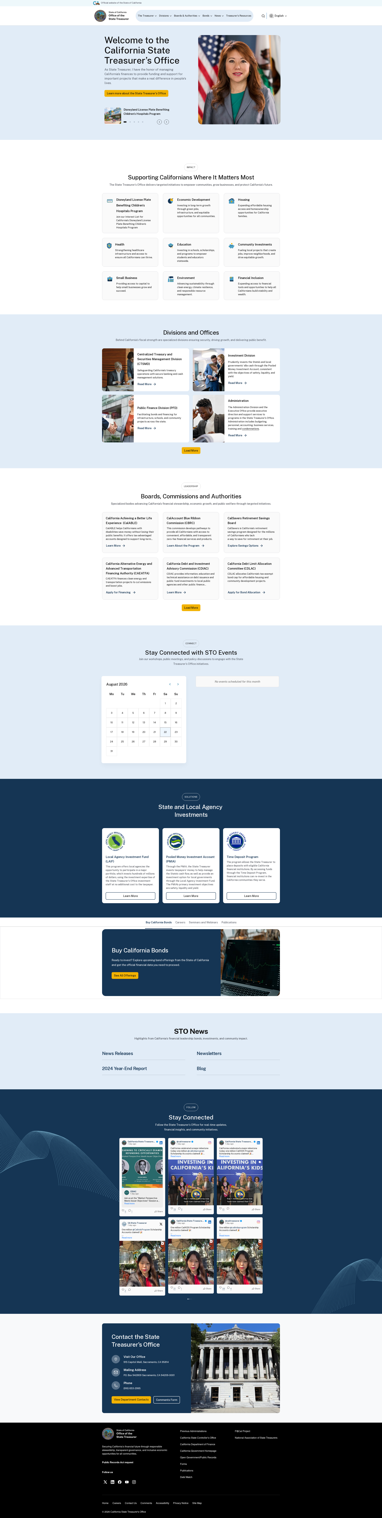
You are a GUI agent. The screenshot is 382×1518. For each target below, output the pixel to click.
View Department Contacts (131, 1399)
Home (105, 1503)
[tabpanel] (191, 79)
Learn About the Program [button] (186, 545)
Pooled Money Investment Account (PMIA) (190, 859)
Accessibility (162, 1503)
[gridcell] (165, 732)
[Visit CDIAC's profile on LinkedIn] (127, 1192)
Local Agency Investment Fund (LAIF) (127, 859)
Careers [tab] (180, 922)
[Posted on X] (161, 1224)
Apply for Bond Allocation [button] (247, 592)
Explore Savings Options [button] (245, 545)
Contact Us (131, 1503)
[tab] (125, 122)
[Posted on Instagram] (209, 1143)
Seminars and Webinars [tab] (203, 922)
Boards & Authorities (185, 15)
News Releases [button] (117, 1053)
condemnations (250, 428)
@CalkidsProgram (141, 1229)
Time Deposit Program (242, 857)
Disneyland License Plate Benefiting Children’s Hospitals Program (146, 111)
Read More (147, 384)
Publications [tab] (229, 922)
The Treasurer (146, 15)
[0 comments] (128, 1290)
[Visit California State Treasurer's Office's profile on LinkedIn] (125, 1142)
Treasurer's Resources (238, 15)
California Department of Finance (197, 1444)
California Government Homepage (198, 1450)
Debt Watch (186, 1477)
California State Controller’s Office (198, 1437)
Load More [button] (191, 607)
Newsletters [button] (209, 1053)
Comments (146, 1503)
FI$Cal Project (242, 1431)
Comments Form (166, 1399)
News (218, 15)
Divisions (164, 15)
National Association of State (256, 1437)
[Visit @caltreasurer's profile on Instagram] (174, 1142)
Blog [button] (201, 1068)
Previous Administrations (193, 1431)
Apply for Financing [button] (121, 592)
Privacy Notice (180, 1503)
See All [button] (126, 975)
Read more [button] (129, 1203)
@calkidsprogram (196, 1151)
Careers (117, 1503)
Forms (183, 1464)
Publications (186, 1470)
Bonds (205, 15)
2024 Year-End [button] (124, 1068)
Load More (191, 450)
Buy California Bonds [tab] (159, 922)
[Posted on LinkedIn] (161, 1143)
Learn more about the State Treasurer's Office (136, 93)
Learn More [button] (116, 545)
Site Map (197, 1503)
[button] (119, 1216)
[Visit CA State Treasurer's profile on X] (125, 1224)
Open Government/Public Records (198, 1457)
